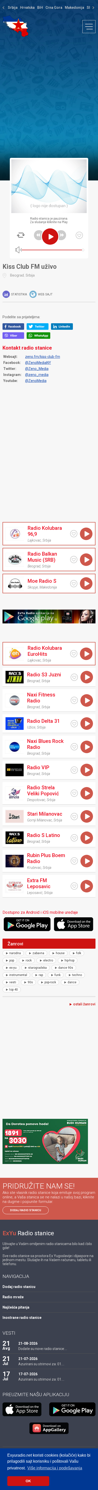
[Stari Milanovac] (14, 816)
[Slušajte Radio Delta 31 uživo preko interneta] (86, 723)
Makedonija (74, 8)
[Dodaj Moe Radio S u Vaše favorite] (73, 583)
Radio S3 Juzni (44, 675)
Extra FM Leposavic (39, 883)
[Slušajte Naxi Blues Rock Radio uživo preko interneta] (86, 747)
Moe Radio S (42, 581)
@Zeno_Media (36, 369)
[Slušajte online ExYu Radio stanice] (15, 26)
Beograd (17, 275)
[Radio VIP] (14, 770)
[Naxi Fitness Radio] (14, 700)
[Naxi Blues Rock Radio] (14, 747)
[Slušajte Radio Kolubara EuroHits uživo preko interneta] (86, 653)
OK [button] (28, 1481)
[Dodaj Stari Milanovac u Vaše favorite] (74, 816)
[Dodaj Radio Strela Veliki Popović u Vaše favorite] (74, 793)
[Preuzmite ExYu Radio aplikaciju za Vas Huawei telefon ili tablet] (49, 1428)
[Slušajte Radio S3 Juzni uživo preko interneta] (86, 677)
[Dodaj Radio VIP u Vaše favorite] (74, 770)
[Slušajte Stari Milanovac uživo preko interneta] (86, 816)
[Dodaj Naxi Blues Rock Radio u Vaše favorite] (74, 746)
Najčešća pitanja (16, 1307)
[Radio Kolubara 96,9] (15, 534)
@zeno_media (36, 375)
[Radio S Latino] (14, 838)
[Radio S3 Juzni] (14, 677)
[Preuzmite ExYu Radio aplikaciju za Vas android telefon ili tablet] (28, 924)
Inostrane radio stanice (22, 1318)
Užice (31, 727)
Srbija (13, 8)
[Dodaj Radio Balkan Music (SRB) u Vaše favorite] (73, 559)
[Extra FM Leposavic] (14, 886)
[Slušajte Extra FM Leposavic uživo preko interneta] (86, 886)
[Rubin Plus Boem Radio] (14, 861)
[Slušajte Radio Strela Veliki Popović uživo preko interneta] (86, 793)
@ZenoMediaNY (38, 363)
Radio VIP (38, 767)
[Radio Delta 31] (14, 723)
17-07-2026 (27, 1374)
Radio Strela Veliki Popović (43, 791)
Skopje (33, 587)
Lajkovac (34, 540)
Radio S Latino (43, 835)
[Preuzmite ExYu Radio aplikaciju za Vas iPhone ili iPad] (75, 924)
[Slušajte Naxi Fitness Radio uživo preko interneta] (86, 700)
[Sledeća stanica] (61, 235)
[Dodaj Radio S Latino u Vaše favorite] (74, 837)
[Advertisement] (49, 97)
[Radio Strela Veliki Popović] (14, 793)
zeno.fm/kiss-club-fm (42, 357)
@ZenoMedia (35, 381)
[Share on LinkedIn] (63, 328)
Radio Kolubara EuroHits (45, 651)
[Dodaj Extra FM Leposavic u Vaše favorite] (74, 886)
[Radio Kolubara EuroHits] (15, 654)
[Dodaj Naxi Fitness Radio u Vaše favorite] (74, 700)
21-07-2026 (27, 1359)
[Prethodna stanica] (39, 235)
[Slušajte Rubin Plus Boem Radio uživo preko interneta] (86, 861)
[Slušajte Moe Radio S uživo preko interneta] (86, 583)
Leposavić (34, 893)
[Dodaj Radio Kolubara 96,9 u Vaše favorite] (73, 533)
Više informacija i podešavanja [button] (54, 1468)
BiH (40, 8)
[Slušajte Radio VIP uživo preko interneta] (86, 770)
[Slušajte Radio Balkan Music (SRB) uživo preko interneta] (86, 559)
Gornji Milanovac (39, 820)
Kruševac (34, 868)
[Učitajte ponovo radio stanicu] (21, 235)
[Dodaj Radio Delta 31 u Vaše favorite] (74, 723)
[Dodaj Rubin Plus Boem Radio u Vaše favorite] (74, 861)
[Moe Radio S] (15, 583)
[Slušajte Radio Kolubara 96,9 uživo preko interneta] (86, 534)
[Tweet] (39, 328)
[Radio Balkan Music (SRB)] (15, 559)
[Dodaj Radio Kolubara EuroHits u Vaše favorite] (73, 653)
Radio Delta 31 (43, 721)
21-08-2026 (27, 1343)
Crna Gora (53, 8)
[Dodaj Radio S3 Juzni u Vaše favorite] (74, 677)
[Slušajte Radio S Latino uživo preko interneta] (86, 837)
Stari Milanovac (44, 814)
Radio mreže (13, 1297)
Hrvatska (27, 8)
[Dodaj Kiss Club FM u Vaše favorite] (79, 235)
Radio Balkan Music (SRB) (42, 557)
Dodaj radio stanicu (25, 1210)
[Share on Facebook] (15, 328)
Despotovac (36, 800)
